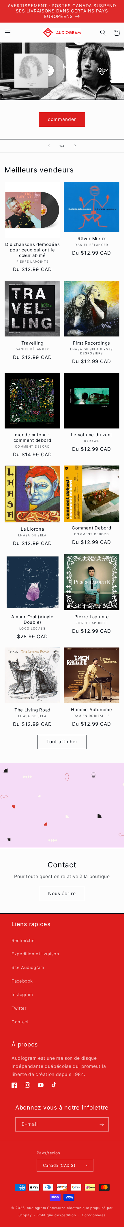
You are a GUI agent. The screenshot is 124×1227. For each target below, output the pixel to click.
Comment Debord (91, 528)
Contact (20, 1021)
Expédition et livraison (35, 953)
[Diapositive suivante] (75, 146)
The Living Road (32, 710)
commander (62, 119)
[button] (7, 32)
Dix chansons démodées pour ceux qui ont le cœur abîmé (32, 250)
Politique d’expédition (56, 1215)
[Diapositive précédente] (49, 146)
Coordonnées (94, 1215)
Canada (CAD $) (59, 1165)
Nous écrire (62, 893)
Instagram (22, 994)
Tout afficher (62, 741)
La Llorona (32, 529)
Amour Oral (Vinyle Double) (32, 619)
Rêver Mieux (92, 238)
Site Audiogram (28, 967)
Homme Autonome (91, 709)
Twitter (19, 1008)
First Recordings (91, 343)
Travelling (32, 343)
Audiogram (36, 1208)
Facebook (22, 981)
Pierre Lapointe (91, 616)
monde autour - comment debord (33, 437)
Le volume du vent (91, 434)
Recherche (23, 940)
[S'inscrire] (101, 1124)
